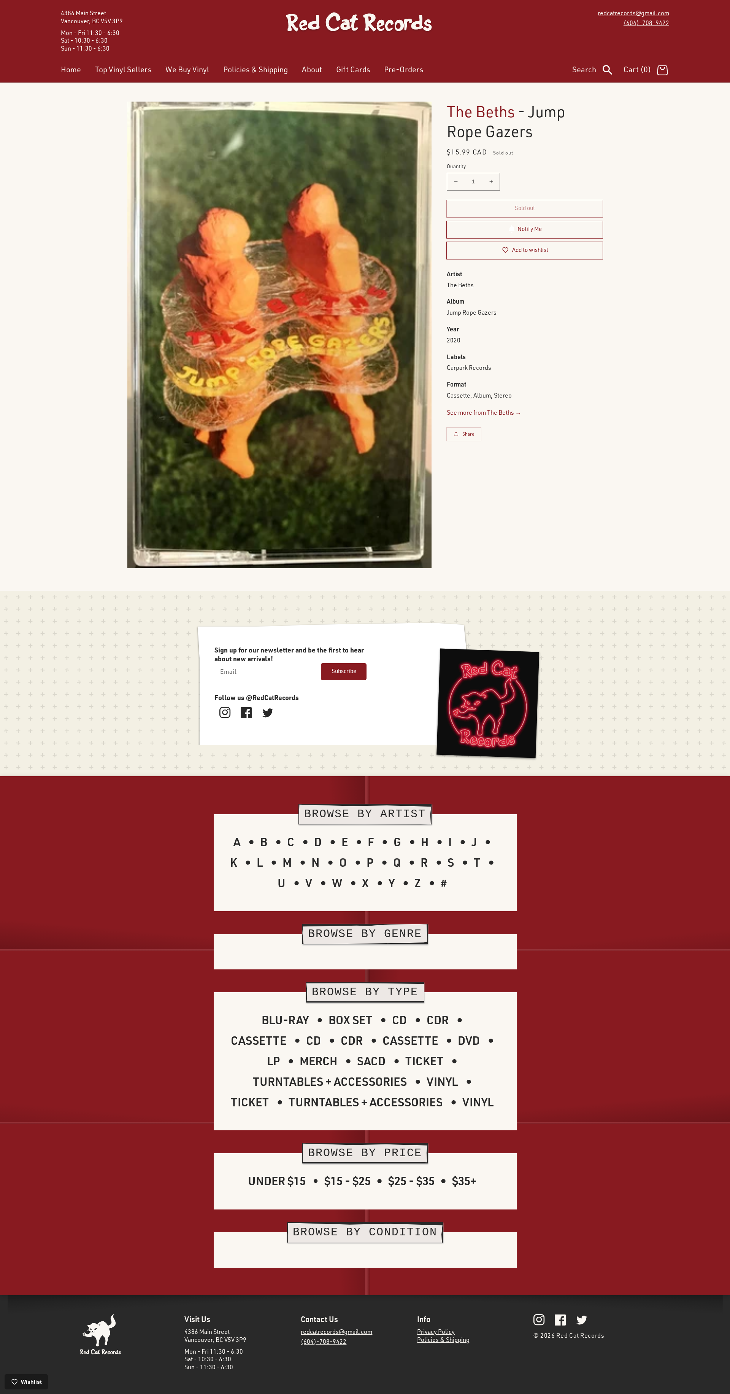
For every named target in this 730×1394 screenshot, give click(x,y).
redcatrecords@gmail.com (633, 13)
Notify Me (529, 228)
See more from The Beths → (484, 412)
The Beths (481, 111)
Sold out (525, 208)
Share (468, 434)
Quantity (456, 166)
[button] (598, 71)
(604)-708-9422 (646, 23)
